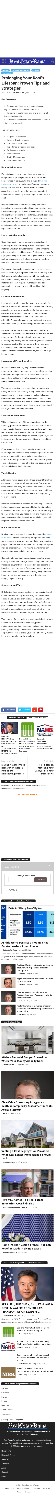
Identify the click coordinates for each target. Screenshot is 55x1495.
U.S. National (11, 866)
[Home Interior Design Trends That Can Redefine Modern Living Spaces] (27, 1228)
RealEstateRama (17, 93)
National (35, 70)
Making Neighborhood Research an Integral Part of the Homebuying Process (13, 769)
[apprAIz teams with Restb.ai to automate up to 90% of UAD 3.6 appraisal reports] (8, 982)
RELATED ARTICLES (16, 718)
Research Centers (8, 1455)
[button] (51, 61)
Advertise (5, 1464)
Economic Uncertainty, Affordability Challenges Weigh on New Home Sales (45, 744)
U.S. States (10, 890)
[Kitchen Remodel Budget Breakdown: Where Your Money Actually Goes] (27, 1040)
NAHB (20, 1347)
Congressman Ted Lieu (11, 1315)
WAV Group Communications (14, 1207)
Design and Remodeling (20, 70)
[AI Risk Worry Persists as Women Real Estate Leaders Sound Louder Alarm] (27, 922)
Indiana (4, 1401)
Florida (4, 1397)
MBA (20, 1374)
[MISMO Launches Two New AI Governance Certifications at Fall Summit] (8, 1372)
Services (5, 1459)
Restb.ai (21, 974)
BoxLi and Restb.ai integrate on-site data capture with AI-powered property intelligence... (35, 968)
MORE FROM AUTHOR (37, 718)
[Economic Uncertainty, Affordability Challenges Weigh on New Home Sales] (45, 729)
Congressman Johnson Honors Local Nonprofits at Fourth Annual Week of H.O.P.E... (33, 1358)
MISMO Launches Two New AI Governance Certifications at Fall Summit (35, 1370)
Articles (5, 70)
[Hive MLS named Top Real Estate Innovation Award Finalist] (27, 1183)
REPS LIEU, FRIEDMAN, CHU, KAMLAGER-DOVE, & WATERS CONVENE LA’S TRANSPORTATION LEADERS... (27, 1308)
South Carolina (7, 1410)
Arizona (4, 1388)
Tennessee (5, 1414)
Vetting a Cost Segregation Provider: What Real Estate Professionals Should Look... (26, 1154)
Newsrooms (6, 1451)
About (3, 1468)
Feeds (3, 1476)
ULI (19, 1334)
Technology (7, 73)
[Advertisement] (27, 28)
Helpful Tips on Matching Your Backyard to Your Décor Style (44, 769)
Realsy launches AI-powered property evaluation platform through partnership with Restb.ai (35, 1008)
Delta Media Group (10, 950)
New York (5, 1405)
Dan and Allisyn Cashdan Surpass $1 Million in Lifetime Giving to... (33, 1329)
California (5, 1393)
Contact (4, 1472)
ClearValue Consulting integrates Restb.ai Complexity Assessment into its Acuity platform (34, 995)
